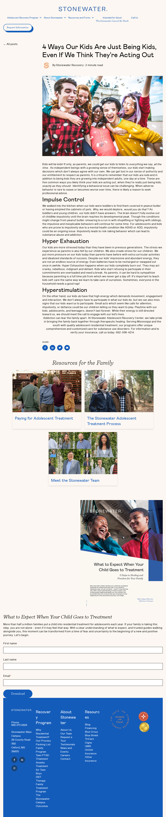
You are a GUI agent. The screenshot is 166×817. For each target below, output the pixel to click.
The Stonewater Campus (43, 798)
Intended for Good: (112, 19)
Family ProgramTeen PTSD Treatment (42, 753)
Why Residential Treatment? (42, 733)
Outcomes (42, 806)
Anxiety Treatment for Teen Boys (42, 768)
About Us (66, 729)
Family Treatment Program (42, 787)
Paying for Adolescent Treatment (44, 418)
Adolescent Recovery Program (22, 17)
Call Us (134, 17)
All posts (12, 44)
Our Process (43, 740)
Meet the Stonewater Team (75, 480)
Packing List (43, 744)
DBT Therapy (41, 778)
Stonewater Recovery (70, 65)
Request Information (18, 27)
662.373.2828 (19, 725)
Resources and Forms (79, 17)
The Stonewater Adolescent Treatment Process (111, 421)
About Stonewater (53, 17)
